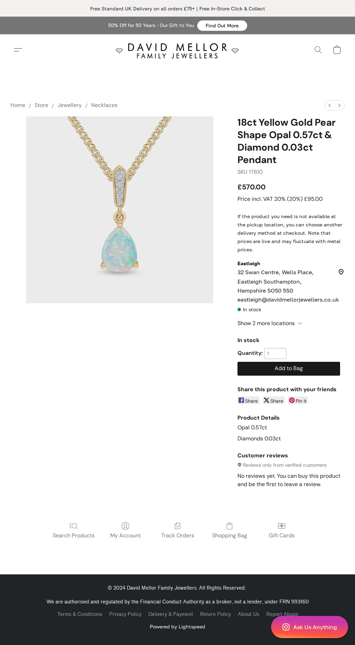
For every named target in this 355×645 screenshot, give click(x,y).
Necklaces (104, 105)
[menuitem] (330, 105)
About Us (248, 614)
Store (41, 105)
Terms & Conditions (79, 614)
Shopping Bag (229, 535)
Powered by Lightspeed (177, 626)
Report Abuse (282, 614)
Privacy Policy (125, 614)
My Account (125, 535)
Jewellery (70, 105)
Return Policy (215, 614)
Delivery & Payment (170, 614)
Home (17, 105)
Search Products (74, 535)
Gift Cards (282, 535)
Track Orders (177, 535)
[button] (222, 25)
